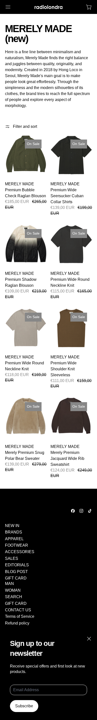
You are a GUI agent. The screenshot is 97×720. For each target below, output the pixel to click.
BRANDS (13, 532)
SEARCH (13, 597)
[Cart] (89, 7)
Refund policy (17, 623)
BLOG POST (16, 572)
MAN (9, 583)
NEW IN (12, 526)
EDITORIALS (17, 565)
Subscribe (24, 706)
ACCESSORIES (19, 552)
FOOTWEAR (16, 545)
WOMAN (13, 590)
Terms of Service (19, 616)
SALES (11, 558)
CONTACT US (18, 610)
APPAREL (14, 539)
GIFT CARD (16, 578)
